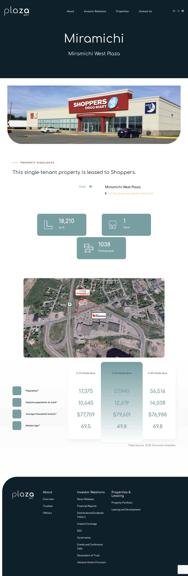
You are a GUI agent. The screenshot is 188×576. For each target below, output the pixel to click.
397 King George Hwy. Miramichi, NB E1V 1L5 (130, 193)
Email (83, 186)
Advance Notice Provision (91, 562)
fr (174, 11)
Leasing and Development (125, 509)
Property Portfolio (121, 502)
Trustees (48, 506)
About (70, 11)
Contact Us (145, 11)
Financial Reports (86, 506)
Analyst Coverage (87, 524)
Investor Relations (95, 11)
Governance (84, 537)
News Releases (85, 499)
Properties (122, 11)
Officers (47, 513)
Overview (48, 499)
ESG (79, 530)
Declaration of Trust (88, 555)
